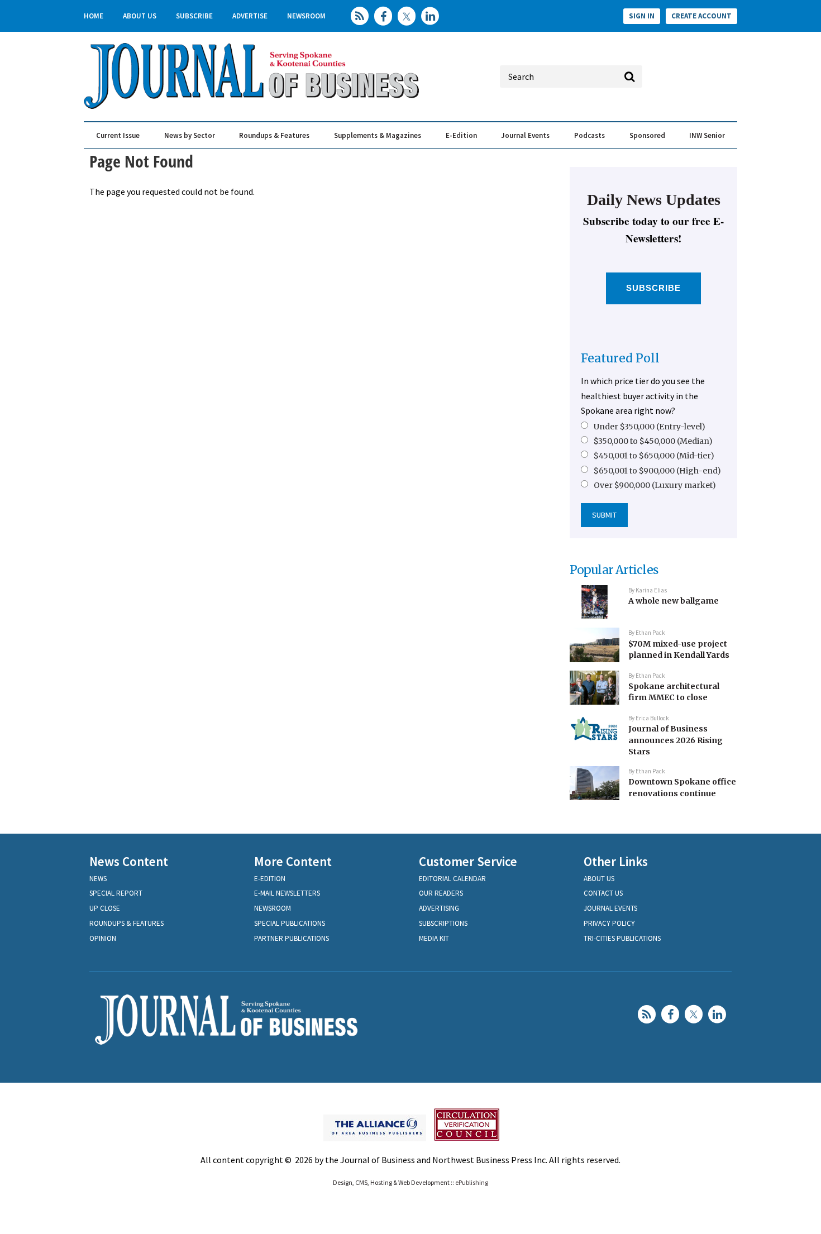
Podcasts (589, 135)
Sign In (642, 16)
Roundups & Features (274, 135)
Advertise (250, 16)
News (98, 878)
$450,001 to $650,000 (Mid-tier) (654, 456)
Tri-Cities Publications (622, 938)
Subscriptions (443, 923)
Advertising (439, 908)
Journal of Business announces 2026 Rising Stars (675, 740)
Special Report (115, 893)
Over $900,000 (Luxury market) (655, 485)
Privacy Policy (609, 923)
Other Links (616, 861)
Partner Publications (291, 938)
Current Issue (118, 135)
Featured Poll (620, 358)
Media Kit (434, 938)
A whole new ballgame (673, 601)
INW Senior (707, 135)
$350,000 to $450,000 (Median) (653, 441)
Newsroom (306, 16)
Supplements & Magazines (377, 135)
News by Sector (189, 135)
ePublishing (471, 1182)
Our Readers (441, 893)
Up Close (104, 908)
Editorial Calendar (452, 878)
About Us (139, 16)
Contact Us (603, 893)
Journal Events (525, 135)
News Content (128, 861)
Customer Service (468, 861)
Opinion (102, 938)
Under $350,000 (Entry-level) (649, 427)
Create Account (701, 16)
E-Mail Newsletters (287, 893)
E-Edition (461, 135)
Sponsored (647, 135)
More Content (293, 861)
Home (93, 16)
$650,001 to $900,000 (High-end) (657, 471)
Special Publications (289, 923)
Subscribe (194, 16)
